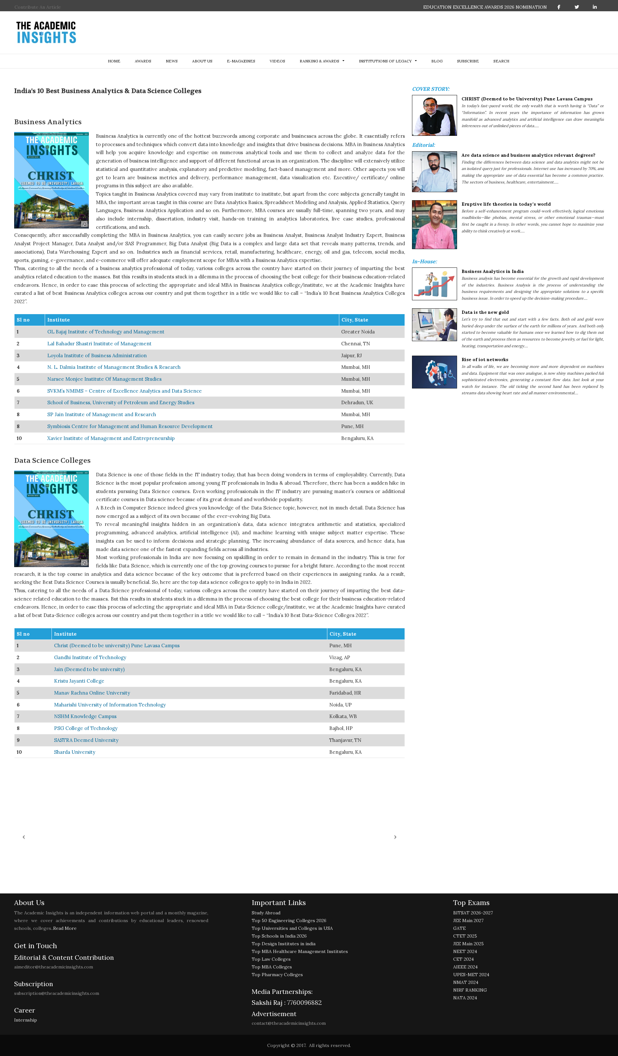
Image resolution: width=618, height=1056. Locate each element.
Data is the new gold (485, 312)
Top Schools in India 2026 (279, 936)
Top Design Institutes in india (283, 944)
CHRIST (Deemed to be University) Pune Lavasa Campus (527, 99)
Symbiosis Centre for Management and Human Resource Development (130, 426)
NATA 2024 (465, 998)
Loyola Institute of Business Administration (97, 355)
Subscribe (468, 61)
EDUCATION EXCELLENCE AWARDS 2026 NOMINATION (485, 7)
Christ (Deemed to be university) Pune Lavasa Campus (117, 645)
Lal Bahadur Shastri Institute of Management (99, 344)
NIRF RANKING (470, 990)
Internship (25, 1020)
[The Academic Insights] (46, 32)
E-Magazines (241, 61)
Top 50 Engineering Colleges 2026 (289, 920)
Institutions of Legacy (385, 61)
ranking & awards (319, 61)
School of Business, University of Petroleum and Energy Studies (120, 402)
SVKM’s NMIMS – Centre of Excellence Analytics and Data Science (124, 391)
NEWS (172, 61)
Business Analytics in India (493, 271)
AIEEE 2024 (465, 967)
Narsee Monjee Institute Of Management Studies (104, 379)
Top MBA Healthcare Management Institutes (300, 951)
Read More (65, 928)
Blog (437, 61)
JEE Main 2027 (468, 920)
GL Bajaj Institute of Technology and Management (105, 332)
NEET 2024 (465, 951)
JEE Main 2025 (468, 944)
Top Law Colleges (271, 959)
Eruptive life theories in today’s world (506, 204)
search (501, 61)
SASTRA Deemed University (86, 740)
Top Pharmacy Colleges (277, 974)
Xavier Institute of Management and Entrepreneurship (111, 438)
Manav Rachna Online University (92, 693)
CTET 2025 (465, 936)
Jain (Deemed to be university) (89, 669)
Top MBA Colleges (272, 967)
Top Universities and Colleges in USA (292, 928)
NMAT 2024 (465, 982)
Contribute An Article (37, 7)
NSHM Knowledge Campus (85, 716)
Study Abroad (266, 913)
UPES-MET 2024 (471, 974)
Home (114, 61)
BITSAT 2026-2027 (473, 913)
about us (202, 61)
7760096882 (304, 1002)
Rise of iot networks (485, 359)
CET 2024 (463, 959)
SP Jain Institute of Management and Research (101, 414)
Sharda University (74, 752)
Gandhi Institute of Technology (90, 657)
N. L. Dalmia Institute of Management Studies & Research (114, 367)
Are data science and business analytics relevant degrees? (528, 155)
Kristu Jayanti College (79, 681)
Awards (143, 61)
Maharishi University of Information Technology (110, 705)
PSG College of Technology (85, 728)
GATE (459, 928)
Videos (277, 61)
